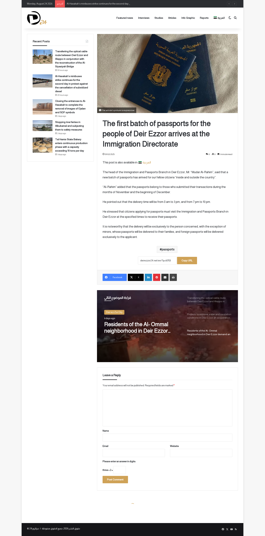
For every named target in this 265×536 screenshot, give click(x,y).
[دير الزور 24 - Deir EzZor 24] (37, 18)
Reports (204, 17)
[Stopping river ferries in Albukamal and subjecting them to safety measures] (42, 125)
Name (106, 430)
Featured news (124, 17)
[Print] (173, 277)
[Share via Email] (165, 277)
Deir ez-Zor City (114, 312)
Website (174, 446)
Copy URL (187, 260)
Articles (172, 17)
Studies (158, 17)
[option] (167, 326)
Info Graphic (188, 17)
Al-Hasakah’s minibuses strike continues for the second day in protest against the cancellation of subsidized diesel (126, 3)
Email (105, 446)
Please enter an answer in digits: (119, 461)
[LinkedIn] (148, 277)
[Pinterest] (156, 277)
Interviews (143, 17)
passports (168, 249)
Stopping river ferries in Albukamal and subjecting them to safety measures (69, 126)
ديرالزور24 (34, 528)
